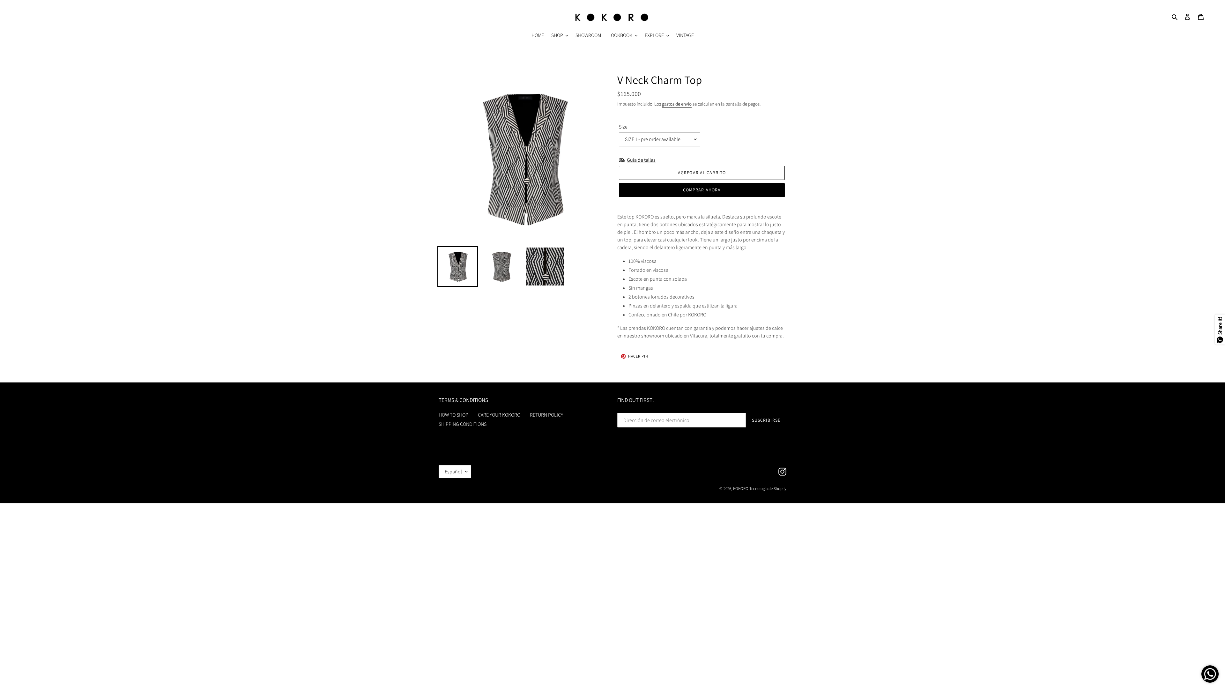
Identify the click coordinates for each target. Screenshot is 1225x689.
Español (453, 471)
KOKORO (740, 488)
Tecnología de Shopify (767, 488)
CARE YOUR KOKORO (499, 414)
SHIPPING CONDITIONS (462, 424)
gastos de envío (677, 104)
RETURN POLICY (546, 414)
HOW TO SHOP (453, 414)
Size (623, 126)
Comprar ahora (702, 190)
